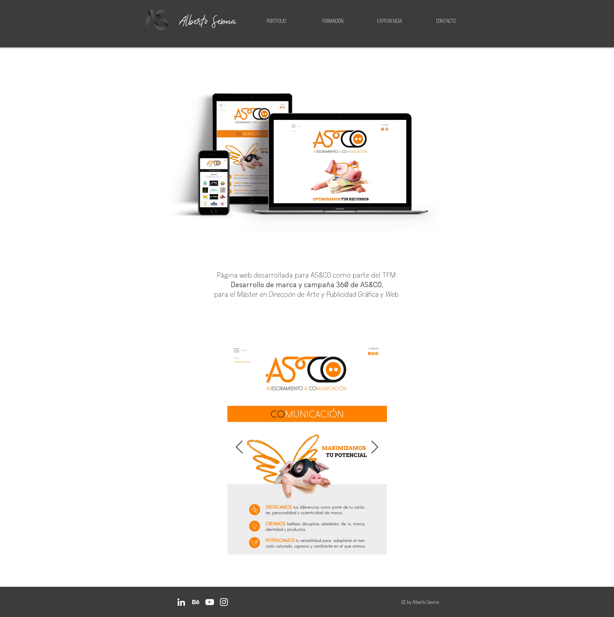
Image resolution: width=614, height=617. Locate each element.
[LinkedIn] (181, 602)
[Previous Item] (239, 447)
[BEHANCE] (195, 602)
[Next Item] (375, 447)
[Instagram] (224, 602)
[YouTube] (209, 602)
